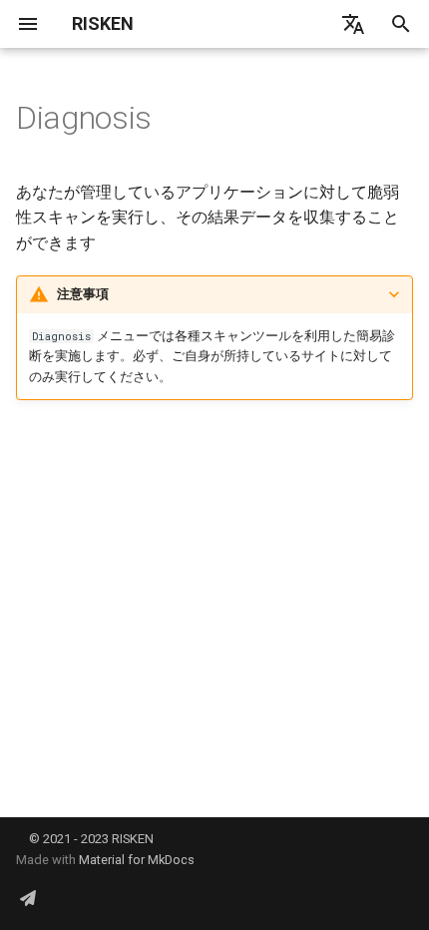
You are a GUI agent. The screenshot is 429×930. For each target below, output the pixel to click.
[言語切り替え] (353, 24)
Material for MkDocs (137, 859)
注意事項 (83, 293)
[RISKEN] (28, 898)
